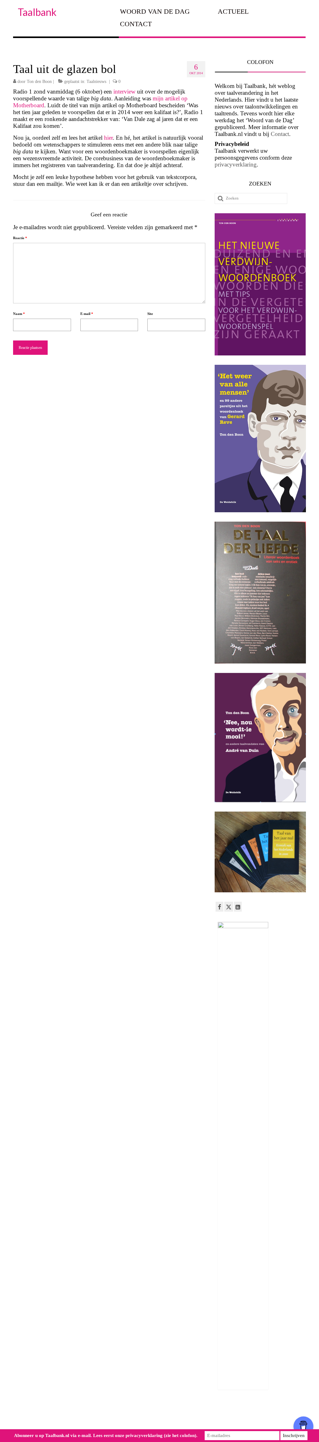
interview (125, 91)
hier (108, 137)
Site (150, 314)
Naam (19, 314)
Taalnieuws (96, 81)
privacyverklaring (236, 164)
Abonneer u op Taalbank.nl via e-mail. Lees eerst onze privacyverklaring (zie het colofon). (106, 1435)
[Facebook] (219, 907)
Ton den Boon (39, 81)
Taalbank (37, 12)
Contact (280, 134)
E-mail (86, 314)
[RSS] (238, 907)
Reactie (20, 238)
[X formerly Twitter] (228, 907)
